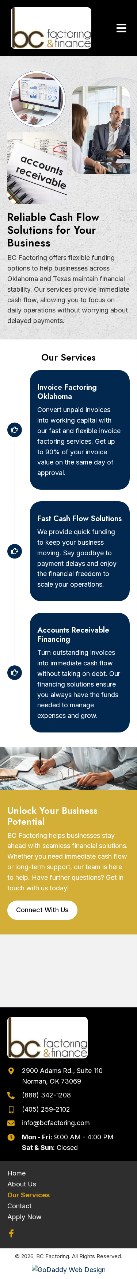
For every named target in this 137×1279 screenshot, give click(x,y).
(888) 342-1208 (46, 1095)
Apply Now (24, 1217)
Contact (19, 1206)
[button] (11, 1233)
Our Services (28, 1195)
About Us (21, 1184)
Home (16, 1173)
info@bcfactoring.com (56, 1123)
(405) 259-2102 (46, 1109)
